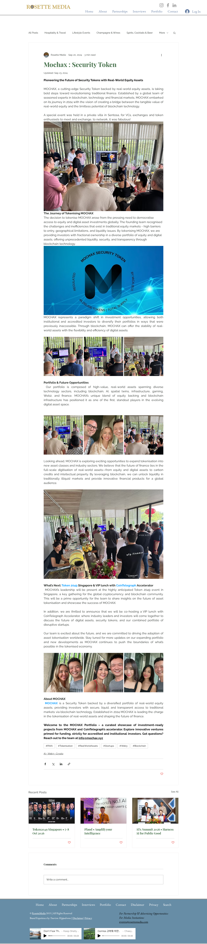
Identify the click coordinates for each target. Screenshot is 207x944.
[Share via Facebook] (45, 764)
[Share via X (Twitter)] (53, 764)
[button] (139, 11)
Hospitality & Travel (55, 32)
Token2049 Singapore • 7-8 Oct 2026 (51, 831)
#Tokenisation (65, 746)
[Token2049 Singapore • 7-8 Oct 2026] (52, 811)
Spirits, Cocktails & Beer (140, 32)
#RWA (49, 746)
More (162, 32)
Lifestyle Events (81, 32)
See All (175, 791)
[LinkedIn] (174, 5)
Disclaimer (78, 918)
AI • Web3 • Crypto (53, 753)
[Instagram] (161, 5)
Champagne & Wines (108, 32)
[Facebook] (168, 5)
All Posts (33, 32)
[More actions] (161, 55)
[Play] (45, 935)
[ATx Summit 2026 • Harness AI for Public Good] (155, 811)
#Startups (108, 746)
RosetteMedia (39, 913)
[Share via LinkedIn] (61, 764)
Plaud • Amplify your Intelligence (98, 831)
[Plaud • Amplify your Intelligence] (104, 811)
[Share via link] (69, 764)
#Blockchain (139, 746)
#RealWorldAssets (88, 746)
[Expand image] (63, 356)
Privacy (88, 918)
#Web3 (123, 746)
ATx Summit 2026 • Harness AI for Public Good (155, 831)
